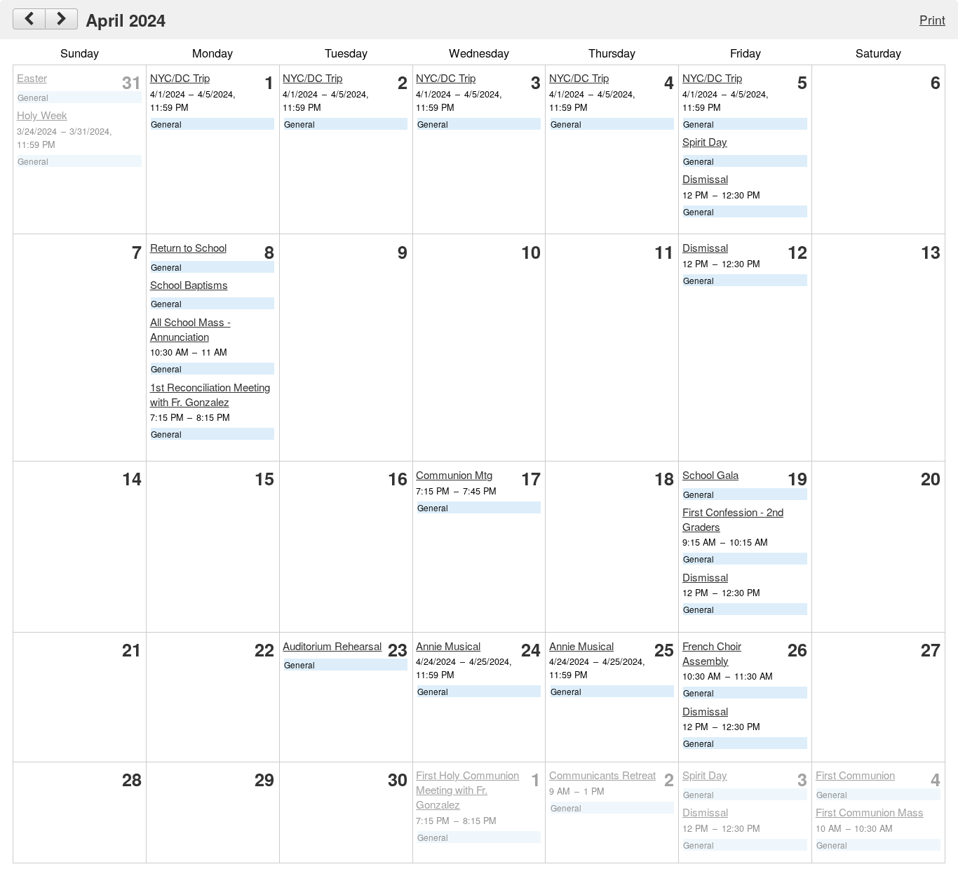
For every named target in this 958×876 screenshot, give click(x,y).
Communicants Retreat (602, 774)
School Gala (710, 474)
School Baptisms (189, 284)
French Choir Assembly (711, 653)
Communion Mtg (454, 474)
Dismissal (705, 178)
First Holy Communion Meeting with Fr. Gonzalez (467, 789)
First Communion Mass (870, 811)
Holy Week (42, 114)
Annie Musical (448, 645)
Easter (32, 77)
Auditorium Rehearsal (332, 645)
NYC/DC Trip (180, 77)
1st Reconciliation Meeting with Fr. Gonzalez (210, 394)
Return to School (188, 247)
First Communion (855, 774)
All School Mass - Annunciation (190, 329)
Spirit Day (704, 141)
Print (932, 19)
